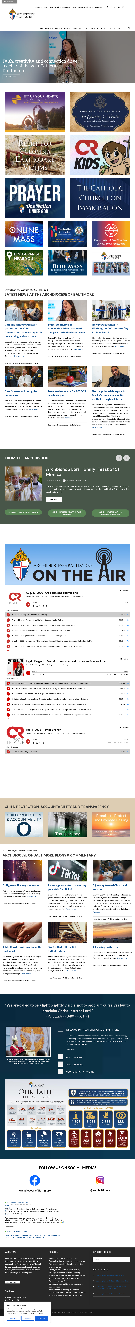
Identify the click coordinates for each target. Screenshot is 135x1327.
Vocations (88, 28)
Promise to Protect (115, 28)
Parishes (58, 28)
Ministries (78, 28)
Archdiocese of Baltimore (21, 1203)
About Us (39, 28)
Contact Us (39, 7)
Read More (53, 499)
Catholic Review (64, 7)
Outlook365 (98, 7)
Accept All (41, 1318)
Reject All (27, 1318)
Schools (67, 28)
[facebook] (107, 7)
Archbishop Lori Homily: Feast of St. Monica (110, 1275)
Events (48, 28)
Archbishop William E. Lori (76, 480)
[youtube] (119, 7)
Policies (74, 7)
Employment (82, 7)
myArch (90, 7)
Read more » (19, 356)
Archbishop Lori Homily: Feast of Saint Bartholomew (113, 1281)
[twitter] (115, 7)
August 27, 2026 (54, 480)
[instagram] (123, 7)
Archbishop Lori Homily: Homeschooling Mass (110, 1294)
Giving (100, 28)
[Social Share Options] (82, 1237)
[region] (27, 1312)
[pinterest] (111, 7)
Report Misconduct (51, 7)
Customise (13, 1318)
